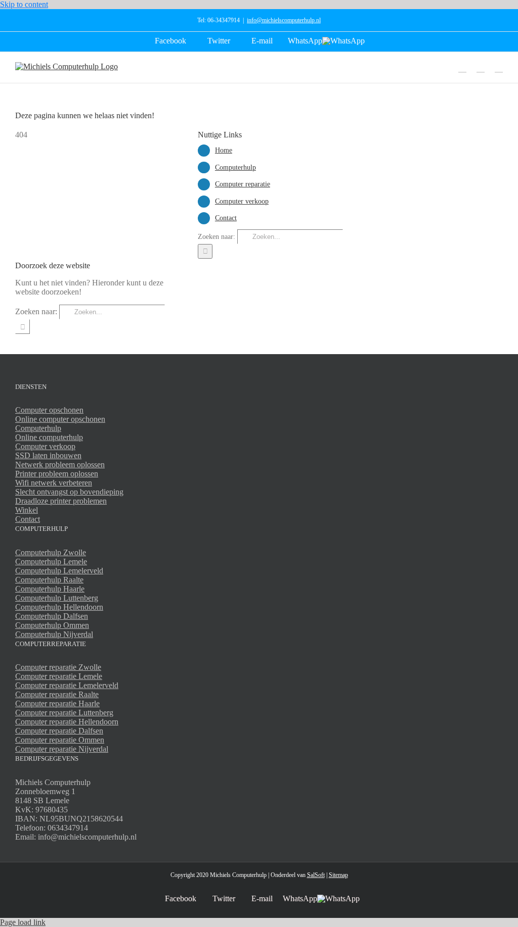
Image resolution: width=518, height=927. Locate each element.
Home (223, 150)
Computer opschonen (49, 410)
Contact (226, 218)
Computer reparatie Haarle (57, 703)
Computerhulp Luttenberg (56, 598)
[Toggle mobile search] (481, 67)
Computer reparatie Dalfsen (59, 730)
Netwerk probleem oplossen (60, 464)
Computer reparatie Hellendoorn (66, 721)
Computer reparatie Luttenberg (64, 712)
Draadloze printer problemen (61, 501)
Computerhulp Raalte (49, 579)
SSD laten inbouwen (48, 455)
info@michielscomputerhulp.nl (284, 20)
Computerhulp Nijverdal (54, 634)
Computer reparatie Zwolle (58, 667)
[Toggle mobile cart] (462, 67)
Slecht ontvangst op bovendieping (69, 491)
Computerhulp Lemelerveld (59, 570)
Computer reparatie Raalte (57, 694)
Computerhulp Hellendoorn (59, 607)
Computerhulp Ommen (52, 625)
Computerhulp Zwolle (50, 552)
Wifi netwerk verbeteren (53, 482)
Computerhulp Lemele (51, 561)
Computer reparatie (242, 184)
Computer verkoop (242, 201)
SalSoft (316, 875)
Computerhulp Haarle (49, 588)
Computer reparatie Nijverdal (61, 749)
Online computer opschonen (60, 419)
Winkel (26, 510)
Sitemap (338, 875)
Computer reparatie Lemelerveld (66, 685)
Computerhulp (235, 167)
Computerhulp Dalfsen (51, 616)
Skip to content (24, 4)
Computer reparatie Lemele (58, 676)
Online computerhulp (49, 437)
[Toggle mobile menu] (499, 67)
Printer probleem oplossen (56, 473)
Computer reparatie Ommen (59, 740)
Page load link (23, 922)
